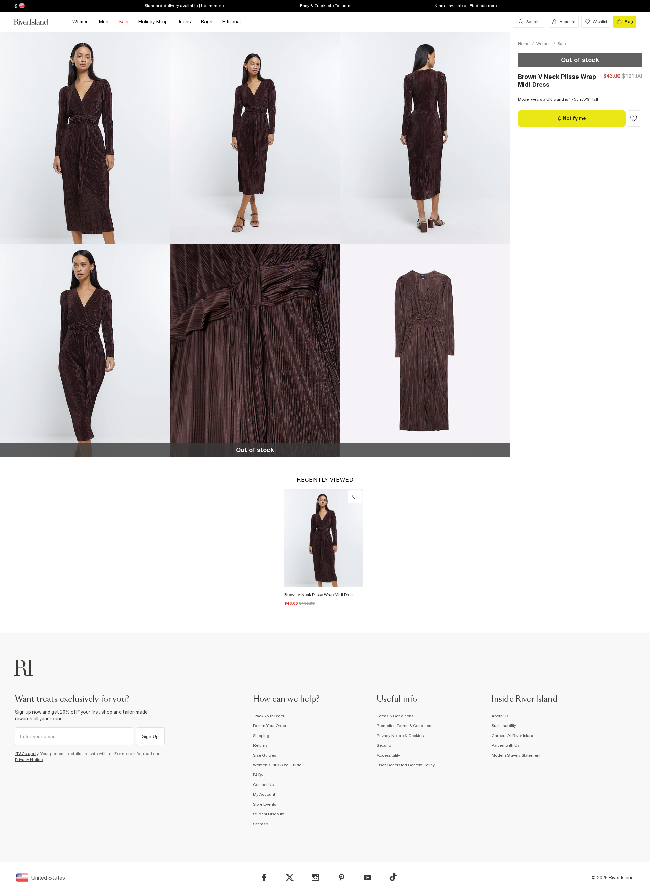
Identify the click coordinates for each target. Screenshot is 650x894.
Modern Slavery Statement (516, 755)
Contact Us (263, 784)
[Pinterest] (341, 877)
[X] (290, 877)
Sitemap (260, 824)
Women (543, 43)
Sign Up (150, 736)
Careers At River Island (513, 735)
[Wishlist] (355, 496)
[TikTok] (393, 877)
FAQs (258, 774)
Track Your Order (268, 716)
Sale (562, 43)
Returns (260, 745)
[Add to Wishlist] (634, 118)
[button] (85, 138)
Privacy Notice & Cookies (400, 735)
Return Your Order (269, 725)
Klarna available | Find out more (466, 5)
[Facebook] (264, 877)
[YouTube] (367, 877)
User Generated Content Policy (406, 765)
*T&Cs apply (26, 753)
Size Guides (264, 755)
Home (523, 43)
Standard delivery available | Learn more (184, 5)
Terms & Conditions (395, 716)
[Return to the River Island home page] (36, 22)
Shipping (261, 735)
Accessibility (388, 755)
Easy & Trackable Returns (325, 5)
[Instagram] (315, 877)
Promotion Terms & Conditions (405, 725)
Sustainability (504, 725)
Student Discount (268, 814)
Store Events (264, 804)
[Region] (21, 6)
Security (384, 745)
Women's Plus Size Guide (277, 765)
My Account (264, 794)
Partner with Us (505, 745)
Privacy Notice (29, 759)
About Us (500, 716)
